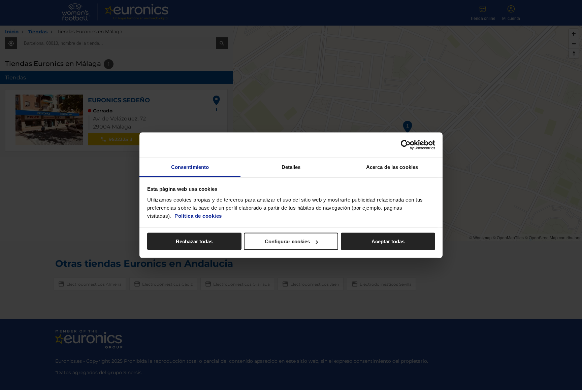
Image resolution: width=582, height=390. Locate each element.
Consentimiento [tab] (190, 167)
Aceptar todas (388, 241)
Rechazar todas (194, 241)
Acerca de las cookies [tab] (392, 167)
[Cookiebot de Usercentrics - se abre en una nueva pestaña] (405, 145)
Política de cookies (198, 215)
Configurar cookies (287, 241)
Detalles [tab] (291, 167)
